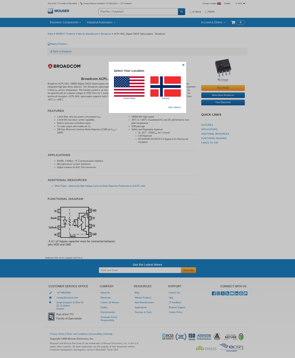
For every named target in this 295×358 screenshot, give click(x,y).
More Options (174, 107)
